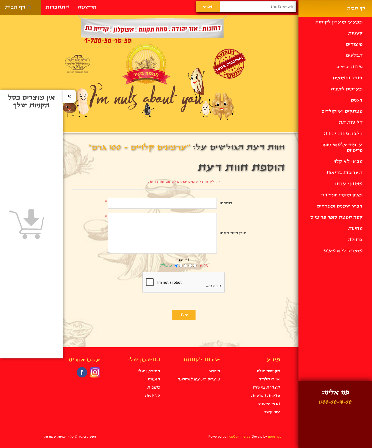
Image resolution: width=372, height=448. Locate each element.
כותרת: (225, 203)
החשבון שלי (149, 371)
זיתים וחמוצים (347, 78)
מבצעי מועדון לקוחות (338, 22)
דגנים (356, 100)
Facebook (82, 372)
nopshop (274, 437)
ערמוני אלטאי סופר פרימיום (341, 147)
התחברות (57, 7)
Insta (95, 372)
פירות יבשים (349, 66)
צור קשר (272, 412)
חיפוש (214, 371)
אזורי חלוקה (269, 379)
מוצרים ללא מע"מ (343, 251)
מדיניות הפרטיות (265, 396)
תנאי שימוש (269, 404)
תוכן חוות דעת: (232, 233)
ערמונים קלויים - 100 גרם (139, 147)
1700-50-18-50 (335, 402)
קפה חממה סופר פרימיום (336, 217)
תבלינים (354, 55)
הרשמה (87, 7)
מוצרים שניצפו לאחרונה (199, 379)
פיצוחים (354, 44)
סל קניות (152, 396)
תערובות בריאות (344, 172)
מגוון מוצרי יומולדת (341, 195)
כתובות (153, 387)
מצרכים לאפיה (346, 89)
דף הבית (15, 7)
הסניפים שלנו (268, 371)
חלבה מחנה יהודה (343, 133)
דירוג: (184, 260)
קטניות (355, 33)
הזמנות (154, 379)
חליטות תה (350, 122)
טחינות (355, 228)
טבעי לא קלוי (347, 161)
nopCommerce (239, 437)
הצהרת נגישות (266, 387)
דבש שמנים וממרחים (339, 206)
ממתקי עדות (348, 184)
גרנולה (355, 239)
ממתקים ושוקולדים (341, 111)
